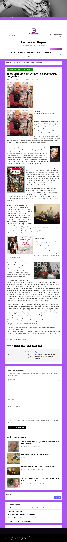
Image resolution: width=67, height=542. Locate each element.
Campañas (30, 52)
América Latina (11, 69)
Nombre (11, 399)
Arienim (17, 346)
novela (34, 346)
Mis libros (21, 52)
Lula (28, 346)
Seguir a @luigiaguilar (14, 327)
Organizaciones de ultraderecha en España (35, 454)
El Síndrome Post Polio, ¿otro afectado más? (20, 521)
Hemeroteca (47, 52)
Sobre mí (12, 52)
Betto (23, 346)
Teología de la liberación (25, 69)
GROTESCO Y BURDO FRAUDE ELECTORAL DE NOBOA (38, 466)
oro (40, 346)
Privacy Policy (50, 537)
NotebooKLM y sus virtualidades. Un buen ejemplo (21, 514)
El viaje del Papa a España (15, 511)
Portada (8, 63)
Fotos (30, 56)
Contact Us (58, 537)
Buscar (8, 494)
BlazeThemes (25, 539)
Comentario (12, 379)
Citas (38, 52)
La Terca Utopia (33, 42)
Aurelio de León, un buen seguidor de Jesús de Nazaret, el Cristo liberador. (28, 507)
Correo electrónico (14, 406)
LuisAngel (10, 80)
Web (9, 413)
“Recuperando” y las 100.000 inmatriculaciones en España (23, 518)
